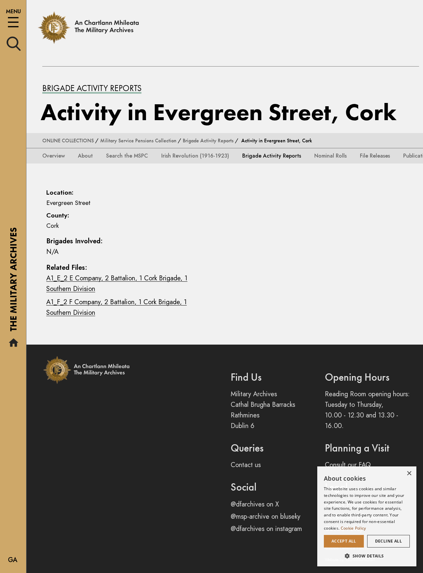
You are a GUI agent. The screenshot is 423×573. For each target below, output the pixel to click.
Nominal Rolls (330, 156)
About (85, 156)
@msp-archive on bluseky (265, 516)
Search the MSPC (127, 156)
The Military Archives (13, 281)
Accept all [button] (343, 541)
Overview (53, 156)
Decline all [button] (388, 541)
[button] (367, 556)
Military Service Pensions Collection (138, 140)
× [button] (408, 473)
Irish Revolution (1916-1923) (195, 156)
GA (13, 560)
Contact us (246, 465)
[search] (14, 43)
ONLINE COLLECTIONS (68, 140)
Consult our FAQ (348, 465)
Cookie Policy (353, 528)
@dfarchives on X (255, 504)
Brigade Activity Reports (91, 88)
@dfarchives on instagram (266, 529)
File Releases (375, 156)
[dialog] (366, 516)
